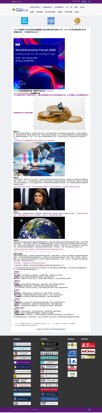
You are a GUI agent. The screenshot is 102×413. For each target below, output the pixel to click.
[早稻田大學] (49, 348)
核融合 (76, 7)
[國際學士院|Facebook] (83, 1)
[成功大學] (49, 371)
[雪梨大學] (49, 403)
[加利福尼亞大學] (22, 394)
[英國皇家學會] (49, 389)
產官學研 (32, 12)
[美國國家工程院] (22, 371)
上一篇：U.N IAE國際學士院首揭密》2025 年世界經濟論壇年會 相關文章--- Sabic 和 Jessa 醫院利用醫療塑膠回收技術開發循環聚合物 (32, 324)
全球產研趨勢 (39, 12)
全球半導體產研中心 (59, 7)
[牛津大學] (49, 394)
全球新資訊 (60, 12)
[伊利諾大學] (22, 389)
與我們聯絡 (34, 409)
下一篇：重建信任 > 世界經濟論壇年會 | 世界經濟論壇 (63, 323)
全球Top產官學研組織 (50, 12)
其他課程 (76, 12)
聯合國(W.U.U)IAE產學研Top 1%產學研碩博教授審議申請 (51, 329)
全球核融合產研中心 (47, 7)
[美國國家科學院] (22, 366)
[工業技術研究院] (49, 362)
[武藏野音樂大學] (49, 353)
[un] (22, 344)
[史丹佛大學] (22, 385)
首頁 (67, 7)
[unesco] (22, 348)
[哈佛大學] (22, 353)
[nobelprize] (22, 375)
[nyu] (22, 362)
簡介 (71, 7)
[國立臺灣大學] (49, 375)
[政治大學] (49, 380)
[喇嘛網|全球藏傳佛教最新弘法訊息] (85, 1)
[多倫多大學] (22, 398)
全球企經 (82, 7)
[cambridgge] (22, 357)
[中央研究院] (49, 357)
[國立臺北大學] (49, 385)
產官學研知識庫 (68, 12)
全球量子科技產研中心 (35, 7)
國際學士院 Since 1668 (16, 1)
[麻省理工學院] (22, 380)
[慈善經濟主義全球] (89, 1)
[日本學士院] (22, 403)
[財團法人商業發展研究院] (49, 366)
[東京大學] (49, 344)
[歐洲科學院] (49, 398)
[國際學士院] (20, 9)
